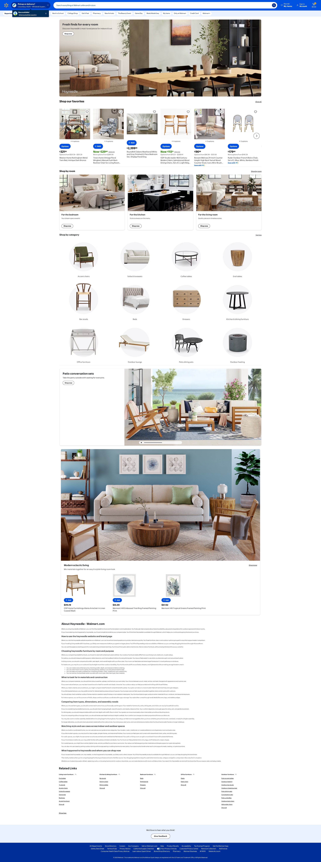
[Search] (274, 5)
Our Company (133, 846)
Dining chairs (104, 781)
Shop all (258, 102)
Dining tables (104, 785)
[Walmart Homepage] (6, 5)
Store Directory (110, 846)
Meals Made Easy (153, 13)
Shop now (67, 226)
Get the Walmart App (220, 846)
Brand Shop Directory (162, 851)
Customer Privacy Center (189, 849)
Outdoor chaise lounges (229, 788)
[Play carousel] (141, 442)
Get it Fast (85, 13)
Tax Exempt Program (202, 846)
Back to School (58, 13)
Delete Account (214, 851)
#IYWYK (203, 851)
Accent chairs (63, 788)
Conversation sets (227, 794)
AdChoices (223, 849)
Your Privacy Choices (169, 849)
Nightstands (144, 781)
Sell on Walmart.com (149, 846)
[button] (286, 5)
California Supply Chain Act (143, 849)
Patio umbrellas (226, 798)
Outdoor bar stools (227, 785)
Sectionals (62, 794)
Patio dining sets (226, 791)
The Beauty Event (124, 13)
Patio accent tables (227, 778)
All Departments (96, 846)
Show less (62, 813)
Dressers (143, 785)
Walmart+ (206, 13)
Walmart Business (190, 851)
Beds (141, 778)
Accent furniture (64, 801)
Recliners (62, 798)
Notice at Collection (208, 849)
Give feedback (160, 836)
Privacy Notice (125, 849)
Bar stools (103, 778)
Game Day (139, 13)
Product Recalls (173, 846)
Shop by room (256, 171)
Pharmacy (97, 13)
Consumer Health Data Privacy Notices (115, 851)
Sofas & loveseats (64, 791)
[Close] (46, 14)
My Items (166, 13)
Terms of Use (112, 849)
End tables (62, 778)
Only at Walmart (180, 13)
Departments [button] (10, 13)
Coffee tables (63, 781)
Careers (122, 846)
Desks (183, 778)
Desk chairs (184, 781)
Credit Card (194, 13)
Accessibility (186, 846)
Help (162, 846)
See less (259, 235)
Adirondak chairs (226, 804)
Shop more (253, 565)
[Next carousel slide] (172, 442)
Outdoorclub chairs (227, 801)
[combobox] (165, 5)
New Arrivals (109, 13)
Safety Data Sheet (97, 849)
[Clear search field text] (268, 5)
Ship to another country (28, 15)
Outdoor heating (226, 781)
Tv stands (62, 785)
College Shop (73, 13)
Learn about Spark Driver (141, 851)
